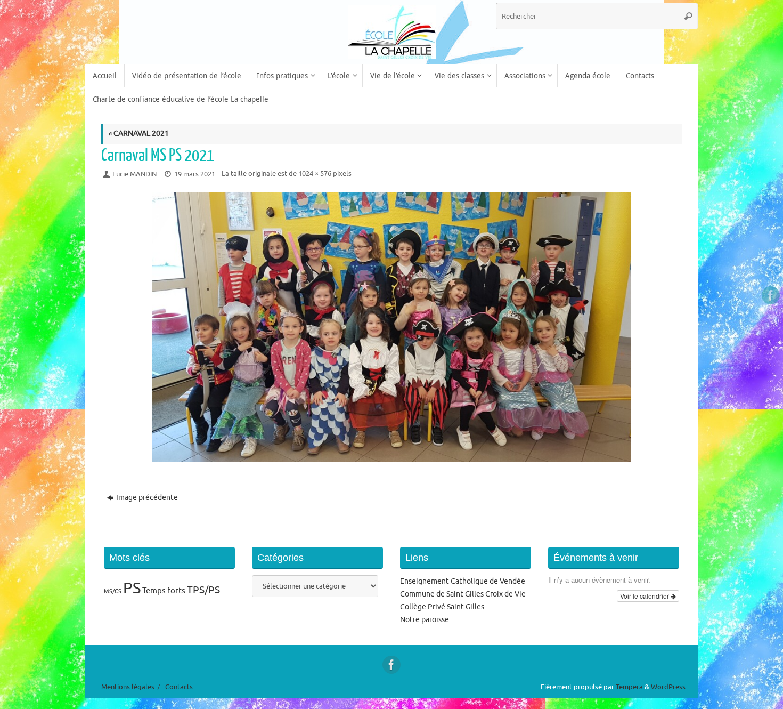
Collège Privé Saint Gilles (442, 606)
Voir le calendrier (645, 595)
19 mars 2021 (194, 174)
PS (132, 588)
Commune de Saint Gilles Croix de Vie (463, 594)
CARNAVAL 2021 (138, 133)
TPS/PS (203, 590)
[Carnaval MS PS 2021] (391, 327)
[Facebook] (771, 295)
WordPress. (669, 687)
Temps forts (163, 590)
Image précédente (147, 497)
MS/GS (112, 591)
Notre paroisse (424, 619)
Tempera (629, 687)
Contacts (179, 687)
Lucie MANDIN (134, 174)
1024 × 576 (314, 174)
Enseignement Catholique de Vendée (462, 581)
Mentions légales (127, 687)
